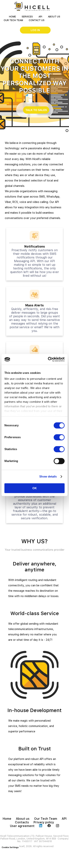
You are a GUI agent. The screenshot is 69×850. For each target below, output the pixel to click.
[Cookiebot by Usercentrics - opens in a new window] (49, 359)
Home (12, 16)
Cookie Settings (10, 847)
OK (34, 488)
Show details (48, 476)
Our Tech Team (13, 20)
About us (54, 16)
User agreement (22, 826)
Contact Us (36, 20)
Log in (35, 30)
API (40, 16)
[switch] (59, 437)
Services (27, 16)
